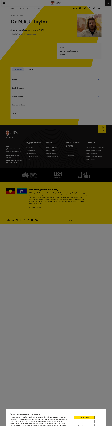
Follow (75, 8)
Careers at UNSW (31, 153)
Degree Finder (50, 150)
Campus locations (91, 153)
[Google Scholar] (20, 40)
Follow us (10, 220)
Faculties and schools (93, 150)
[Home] (56, 3)
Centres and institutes (94, 157)
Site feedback (95, 220)
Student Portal (51, 153)
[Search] (108, 3)
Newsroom (69, 149)
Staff (22, 8)
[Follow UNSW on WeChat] (36, 220)
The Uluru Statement (35, 207)
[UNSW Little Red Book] (40, 220)
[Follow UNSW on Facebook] (20, 220)
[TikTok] (94, 8)
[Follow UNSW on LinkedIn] (16, 220)
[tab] (18, 69)
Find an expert (31, 150)
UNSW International (52, 147)
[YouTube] (98, 8)
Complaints (103, 220)
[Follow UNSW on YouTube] (32, 220)
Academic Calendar (52, 157)
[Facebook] (85, 8)
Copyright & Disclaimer (74, 220)
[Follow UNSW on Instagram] (24, 220)
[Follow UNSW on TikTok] (28, 220)
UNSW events (70, 152)
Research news (70, 155)
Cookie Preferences (49, 220)
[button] (102, 129)
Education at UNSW (32, 157)
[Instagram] (89, 8)
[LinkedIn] (80, 8)
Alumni (28, 160)
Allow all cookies (84, 417)
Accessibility (85, 220)
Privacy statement (61, 220)
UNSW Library (90, 160)
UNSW (12, 8)
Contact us (29, 147)
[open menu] (4, 3)
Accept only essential (84, 421)
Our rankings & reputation (95, 147)
